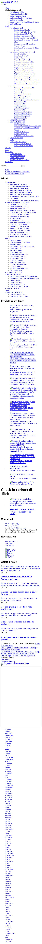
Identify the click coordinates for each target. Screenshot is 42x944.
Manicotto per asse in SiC (25, 652)
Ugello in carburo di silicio (23, 68)
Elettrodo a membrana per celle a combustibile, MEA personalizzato (22, 383)
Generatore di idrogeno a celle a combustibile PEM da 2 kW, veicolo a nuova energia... (23, 423)
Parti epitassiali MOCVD (23, 34)
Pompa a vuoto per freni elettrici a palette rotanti (20, 653)
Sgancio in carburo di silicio (24, 72)
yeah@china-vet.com (18, 528)
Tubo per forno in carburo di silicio (26, 80)
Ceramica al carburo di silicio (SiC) (22, 52)
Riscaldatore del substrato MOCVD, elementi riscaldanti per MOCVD (23, 373)
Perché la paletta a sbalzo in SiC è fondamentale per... (16, 578)
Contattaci (9, 162)
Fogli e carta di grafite (22, 116)
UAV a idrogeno (16, 24)
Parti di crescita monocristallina (25, 38)
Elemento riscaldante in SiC (24, 62)
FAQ (7, 150)
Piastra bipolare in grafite (18, 14)
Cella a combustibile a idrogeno (21, 18)
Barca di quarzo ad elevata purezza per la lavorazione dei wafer (22, 320)
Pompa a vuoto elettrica (22, 144)
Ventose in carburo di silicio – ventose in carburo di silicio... (22, 511)
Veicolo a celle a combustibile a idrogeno (24, 22)
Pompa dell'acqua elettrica (23, 146)
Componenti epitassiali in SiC (24, 32)
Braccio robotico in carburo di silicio (27, 82)
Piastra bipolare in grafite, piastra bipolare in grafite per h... (21, 409)
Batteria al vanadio (16, 20)
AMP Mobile (15, 650)
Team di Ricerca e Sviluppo (19, 160)
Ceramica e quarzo (16, 138)
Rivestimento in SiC (17, 12)
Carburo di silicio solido (18, 204)
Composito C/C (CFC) (18, 120)
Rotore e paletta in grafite (23, 112)
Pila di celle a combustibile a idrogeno (27, 126)
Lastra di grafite (19, 104)
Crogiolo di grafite (20, 98)
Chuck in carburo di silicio (23, 66)
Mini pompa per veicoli (18, 142)
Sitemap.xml (9, 545)
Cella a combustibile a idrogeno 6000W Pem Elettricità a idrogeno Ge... (22, 333)
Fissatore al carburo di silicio (24, 76)
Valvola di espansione (27, 656)
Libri (7, 26)
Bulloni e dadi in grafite (22, 94)
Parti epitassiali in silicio (22, 30)
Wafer (12, 140)
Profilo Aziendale (16, 154)
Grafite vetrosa (19, 46)
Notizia (8, 148)
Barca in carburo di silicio (23, 64)
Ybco (16, 656)
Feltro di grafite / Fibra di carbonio (26, 100)
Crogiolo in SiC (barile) (22, 60)
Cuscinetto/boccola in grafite (24, 88)
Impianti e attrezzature (17, 156)
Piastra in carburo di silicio (23, 70)
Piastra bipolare (19, 124)
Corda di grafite (19, 110)
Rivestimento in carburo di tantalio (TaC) (24, 196)
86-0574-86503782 (12, 524)
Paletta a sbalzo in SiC (22, 58)
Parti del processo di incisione (24, 36)
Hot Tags (8, 543)
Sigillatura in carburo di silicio (25, 74)
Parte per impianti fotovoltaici (24, 44)
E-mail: (8, 528)
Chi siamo (9, 152)
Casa (7, 8)
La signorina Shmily (8, 662)
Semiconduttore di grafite (23, 114)
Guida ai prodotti (11, 541)
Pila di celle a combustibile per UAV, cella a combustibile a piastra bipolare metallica (23, 361)
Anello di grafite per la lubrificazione (23, 470)
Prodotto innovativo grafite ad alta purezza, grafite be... (22, 397)
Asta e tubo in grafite (21, 108)
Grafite (12, 86)
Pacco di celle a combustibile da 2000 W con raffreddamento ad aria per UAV (23, 347)
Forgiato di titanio (20, 134)
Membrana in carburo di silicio (25, 84)
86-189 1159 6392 (11, 526)
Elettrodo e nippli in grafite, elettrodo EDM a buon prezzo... (23, 436)
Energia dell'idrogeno (17, 122)
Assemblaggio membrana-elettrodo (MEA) (25, 278)
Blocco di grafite (20, 90)
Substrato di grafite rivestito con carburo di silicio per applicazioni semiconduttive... (21, 449)
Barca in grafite (19, 92)
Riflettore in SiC (20, 54)
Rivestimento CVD (17, 28)
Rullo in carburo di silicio (23, 78)
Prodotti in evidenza (21, 648)
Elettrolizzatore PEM (21, 132)
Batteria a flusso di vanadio (23, 136)
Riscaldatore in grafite (22, 96)
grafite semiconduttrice (18, 16)
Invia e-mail (5, 660)
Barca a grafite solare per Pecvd (21, 484)
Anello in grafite (20, 106)
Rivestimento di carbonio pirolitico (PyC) (24, 200)
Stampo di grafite (20, 102)
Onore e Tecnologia (17, 158)
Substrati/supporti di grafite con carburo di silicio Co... (21, 462)
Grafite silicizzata (20, 118)
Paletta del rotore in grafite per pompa (23, 478)
